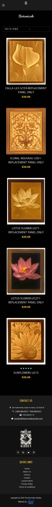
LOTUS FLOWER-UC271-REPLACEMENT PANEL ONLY (26, 300)
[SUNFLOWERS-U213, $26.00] (26, 341)
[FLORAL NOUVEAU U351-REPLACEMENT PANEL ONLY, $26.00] (26, 131)
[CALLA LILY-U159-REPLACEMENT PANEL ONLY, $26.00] (26, 61)
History (27, 474)
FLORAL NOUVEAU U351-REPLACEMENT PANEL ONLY (26, 160)
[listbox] (22, 29)
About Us (27, 471)
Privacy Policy (27, 484)
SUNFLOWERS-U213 (26, 372)
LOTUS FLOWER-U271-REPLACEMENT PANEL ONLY (26, 230)
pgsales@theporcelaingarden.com (28, 418)
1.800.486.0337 (21, 411)
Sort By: (8, 28)
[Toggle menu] (3, 5)
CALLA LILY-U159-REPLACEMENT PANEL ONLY (26, 90)
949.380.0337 (35, 411)
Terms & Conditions (27, 487)
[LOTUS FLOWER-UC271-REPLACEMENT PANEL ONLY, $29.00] (26, 271)
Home (27, 468)
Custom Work (27, 481)
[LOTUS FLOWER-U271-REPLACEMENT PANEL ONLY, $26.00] (26, 201)
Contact (27, 477)
